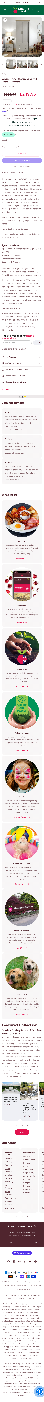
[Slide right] (41, 64)
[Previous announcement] (4, 2)
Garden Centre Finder (22, 930)
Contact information (23, 1289)
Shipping (14, 104)
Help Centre (9, 1142)
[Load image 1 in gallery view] (11, 64)
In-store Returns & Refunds (27, 1189)
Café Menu (28, 1169)
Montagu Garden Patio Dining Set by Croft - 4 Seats (10, 1099)
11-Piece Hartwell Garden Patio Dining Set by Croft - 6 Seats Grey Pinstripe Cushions (29, 1108)
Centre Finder (20, 884)
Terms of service (23, 1285)
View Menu (20, 559)
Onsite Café (22, 541)
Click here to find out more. (22, 122)
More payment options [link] (22, 166)
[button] (5, 10)
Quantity (5, 140)
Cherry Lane (12, 1281)
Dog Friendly (22, 994)
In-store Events (20, 817)
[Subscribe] (36, 1242)
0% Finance (10, 1158)
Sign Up (20, 623)
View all (22, 1132)
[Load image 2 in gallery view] (22, 64)
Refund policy (37, 1281)
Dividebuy (9, 1178)
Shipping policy (36, 1285)
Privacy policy (10, 1285)
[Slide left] (2, 64)
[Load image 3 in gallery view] (33, 64)
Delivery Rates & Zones (8, 1165)
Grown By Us (29, 1176)
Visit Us (20, 948)
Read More (20, 686)
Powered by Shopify (23, 1281)
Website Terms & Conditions (9, 1204)
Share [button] (7, 390)
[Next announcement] (39, 2)
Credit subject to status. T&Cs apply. (22, 125)
